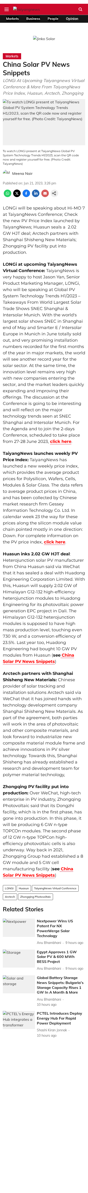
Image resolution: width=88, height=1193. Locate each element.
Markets (12, 19)
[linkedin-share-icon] (35, 195)
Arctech (10, 896)
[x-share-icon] (17, 195)
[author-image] (6, 173)
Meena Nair (22, 173)
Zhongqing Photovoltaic (35, 896)
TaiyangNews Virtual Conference (55, 888)
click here (60, 441)
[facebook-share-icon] (26, 195)
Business (33, 19)
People (53, 19)
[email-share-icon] (45, 195)
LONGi (9, 888)
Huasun (24, 888)
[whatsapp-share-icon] (7, 195)
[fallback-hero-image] (19, 928)
